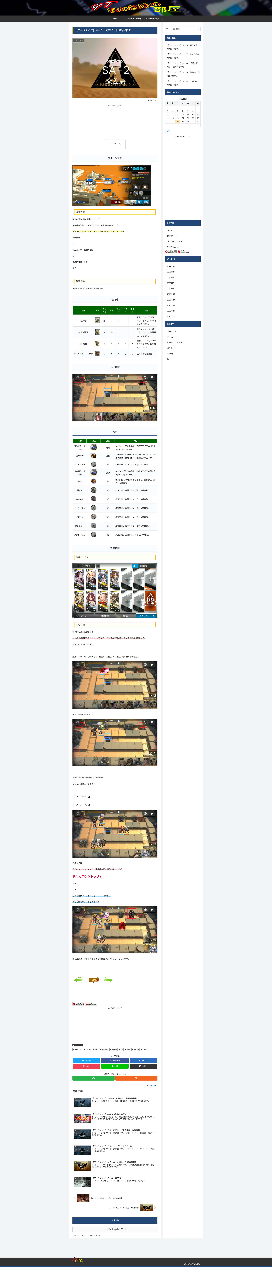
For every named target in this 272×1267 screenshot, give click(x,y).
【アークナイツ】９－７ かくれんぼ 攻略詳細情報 (184, 56)
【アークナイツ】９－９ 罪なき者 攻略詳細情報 (183, 47)
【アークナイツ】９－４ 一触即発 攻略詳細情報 (183, 83)
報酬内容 (114, 1049)
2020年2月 (171, 311)
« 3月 (167, 131)
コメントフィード (174, 242)
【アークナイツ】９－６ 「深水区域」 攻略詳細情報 (182, 65)
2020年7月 (171, 283)
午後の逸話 (104, 1049)
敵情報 (128, 1049)
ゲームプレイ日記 (174, 343)
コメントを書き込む (115, 1229)
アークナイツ (78, 1045)
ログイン (171, 230)
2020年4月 (171, 300)
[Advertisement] (94, 122)
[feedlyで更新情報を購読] (93, 1078)
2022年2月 (171, 272)
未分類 (170, 354)
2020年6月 (171, 289)
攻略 (121, 1049)
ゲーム (170, 337)
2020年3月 (171, 305)
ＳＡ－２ (144, 1049)
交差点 (96, 1049)
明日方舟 (136, 1049)
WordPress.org (173, 247)
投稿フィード (172, 236)
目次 (111, 144)
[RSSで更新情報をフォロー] (136, 1078)
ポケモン (171, 348)
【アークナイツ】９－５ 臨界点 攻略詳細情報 (183, 74)
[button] (199, 29)
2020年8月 (171, 277)
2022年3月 (171, 266)
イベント (88, 1049)
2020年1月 (171, 316)
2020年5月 (171, 294)
